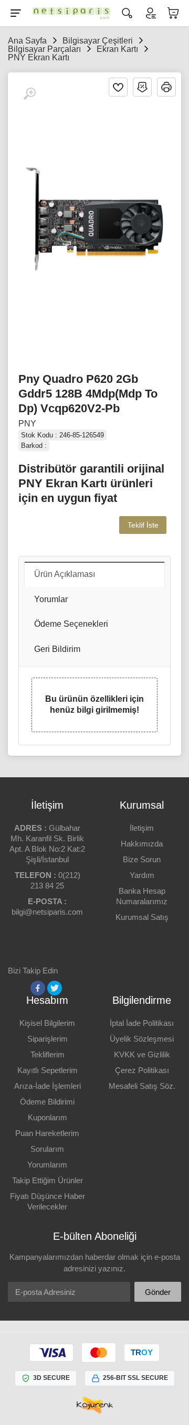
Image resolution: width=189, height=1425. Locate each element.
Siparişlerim (47, 1038)
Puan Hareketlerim (47, 1133)
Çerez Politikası (142, 1070)
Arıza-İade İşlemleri (47, 1085)
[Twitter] (54, 988)
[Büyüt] (29, 94)
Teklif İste (143, 525)
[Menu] (15, 13)
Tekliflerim (47, 1054)
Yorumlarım (47, 1164)
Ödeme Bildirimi (47, 1101)
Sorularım (47, 1148)
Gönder (158, 1292)
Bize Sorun (142, 859)
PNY (27, 423)
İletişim (142, 827)
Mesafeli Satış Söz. (142, 1085)
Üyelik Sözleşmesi (142, 1038)
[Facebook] (37, 988)
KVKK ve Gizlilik (142, 1054)
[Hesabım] (150, 13)
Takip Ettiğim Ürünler (47, 1180)
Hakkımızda (142, 843)
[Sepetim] (173, 13)
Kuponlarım (47, 1117)
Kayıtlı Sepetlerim (47, 1070)
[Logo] (71, 13)
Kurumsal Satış (142, 917)
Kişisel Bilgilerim (47, 1023)
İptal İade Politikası (142, 1023)
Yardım (142, 875)
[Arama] (127, 13)
